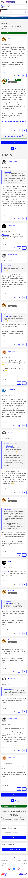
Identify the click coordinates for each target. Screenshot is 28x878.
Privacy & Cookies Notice (7, 862)
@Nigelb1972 (7, 509)
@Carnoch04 (7, 172)
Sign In (26, 2)
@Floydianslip (7, 265)
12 (4, 668)
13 (4, 708)
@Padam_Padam (8, 443)
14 (4, 747)
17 (4, 126)
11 (4, 629)
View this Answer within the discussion (14, 121)
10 (4, 580)
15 (4, 785)
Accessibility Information (21, 862)
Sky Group (3, 865)
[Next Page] (18, 148)
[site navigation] (2, 2)
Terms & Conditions (22, 860)
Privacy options (4, 860)
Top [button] (15, 857)
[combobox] (13, 12)
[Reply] (24, 75)
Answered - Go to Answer (14, 33)
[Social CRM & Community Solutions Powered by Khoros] (23, 874)
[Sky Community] (9, 2)
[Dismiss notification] (26, 7)
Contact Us (24, 863)
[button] (26, 37)
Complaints (3, 863)
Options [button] (3, 23)
